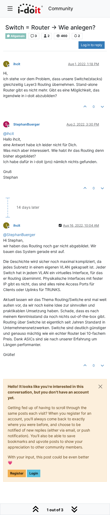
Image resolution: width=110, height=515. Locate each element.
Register (16, 473)
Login (33, 473)
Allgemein (17, 36)
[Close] (100, 386)
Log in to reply (91, 45)
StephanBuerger (26, 124)
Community (60, 8)
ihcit (16, 64)
